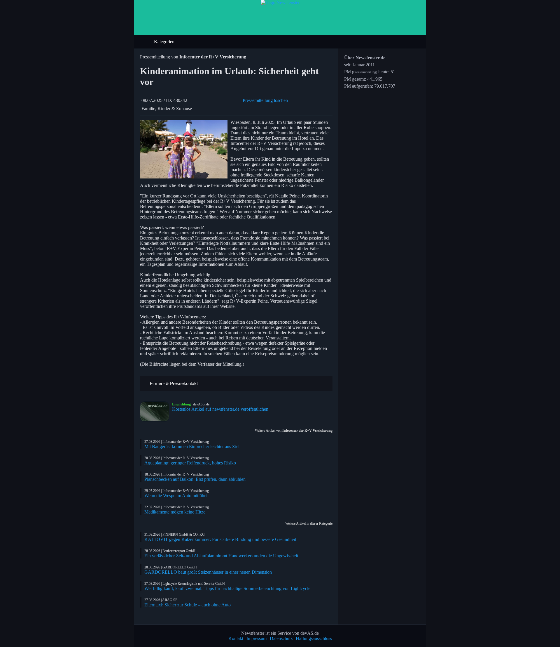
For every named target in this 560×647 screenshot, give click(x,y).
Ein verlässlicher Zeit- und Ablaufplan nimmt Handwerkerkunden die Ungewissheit (221, 555)
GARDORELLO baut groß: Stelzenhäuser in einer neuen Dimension (208, 572)
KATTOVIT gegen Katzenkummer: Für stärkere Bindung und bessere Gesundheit (220, 539)
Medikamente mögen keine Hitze (174, 511)
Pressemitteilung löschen (265, 100)
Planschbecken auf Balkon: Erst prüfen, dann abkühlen (195, 479)
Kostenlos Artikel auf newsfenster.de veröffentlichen (220, 409)
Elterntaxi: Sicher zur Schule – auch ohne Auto (187, 604)
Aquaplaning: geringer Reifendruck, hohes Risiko (190, 462)
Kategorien (165, 41)
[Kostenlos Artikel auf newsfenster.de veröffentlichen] (156, 411)
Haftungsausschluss (314, 638)
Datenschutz (281, 638)
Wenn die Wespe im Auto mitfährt (175, 495)
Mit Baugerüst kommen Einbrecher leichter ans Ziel (191, 446)
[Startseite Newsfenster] (280, 2)
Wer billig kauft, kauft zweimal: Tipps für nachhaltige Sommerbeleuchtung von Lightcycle (227, 588)
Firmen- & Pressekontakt (173, 383)
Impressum (256, 638)
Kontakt (235, 638)
